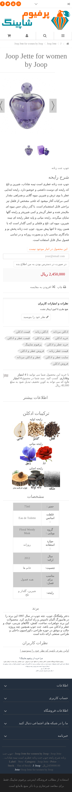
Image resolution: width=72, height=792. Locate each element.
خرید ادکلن (61, 338)
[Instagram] (18, 3)
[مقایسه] (68, 4)
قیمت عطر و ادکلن (18, 338)
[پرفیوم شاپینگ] (36, 20)
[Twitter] (7, 3)
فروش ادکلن (60, 363)
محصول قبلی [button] (53, 106)
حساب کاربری (58, 698)
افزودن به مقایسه (40, 287)
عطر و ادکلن (42, 338)
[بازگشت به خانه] (68, 43)
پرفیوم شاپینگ (33, 344)
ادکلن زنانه (41, 331)
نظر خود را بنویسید (34, 317)
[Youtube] (13, 3)
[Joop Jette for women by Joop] (29, 150)
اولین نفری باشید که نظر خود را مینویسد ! (44, 650)
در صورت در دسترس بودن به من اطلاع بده (41, 264)
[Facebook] (2, 3)
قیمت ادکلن (23, 331)
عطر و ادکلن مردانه (28, 357)
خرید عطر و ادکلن (57, 344)
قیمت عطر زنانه (58, 350)
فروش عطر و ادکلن (32, 350)
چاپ (60, 287)
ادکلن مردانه (60, 331)
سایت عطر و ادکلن (57, 357)
